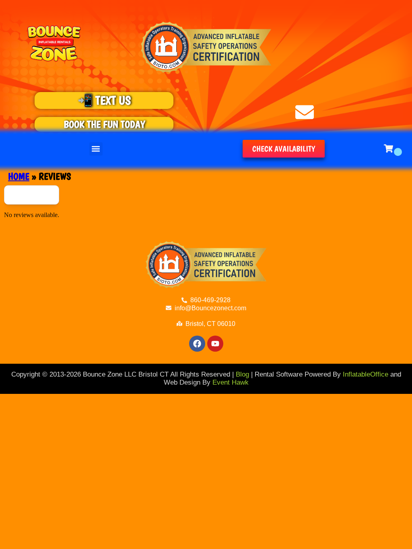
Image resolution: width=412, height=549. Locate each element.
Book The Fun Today (104, 124)
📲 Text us (104, 100)
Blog (242, 374)
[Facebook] (197, 344)
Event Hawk (230, 382)
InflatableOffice (365, 374)
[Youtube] (215, 344)
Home (18, 176)
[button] (96, 149)
